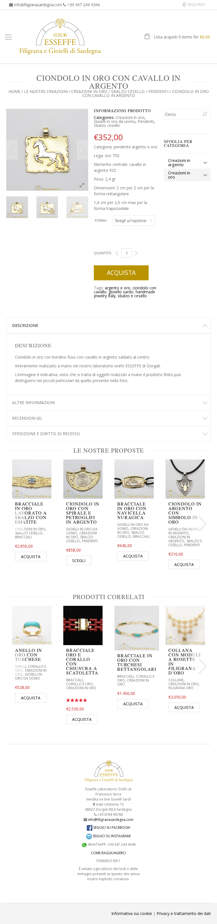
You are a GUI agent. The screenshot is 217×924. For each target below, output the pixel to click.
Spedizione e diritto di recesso (46, 433)
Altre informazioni (33, 402)
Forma (101, 220)
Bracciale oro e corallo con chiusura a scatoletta (82, 661)
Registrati (196, 4)
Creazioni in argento (179, 539)
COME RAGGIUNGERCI (108, 853)
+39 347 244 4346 (83, 4)
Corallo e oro (79, 684)
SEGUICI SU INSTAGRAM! (111, 836)
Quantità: (103, 253)
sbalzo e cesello (132, 295)
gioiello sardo (121, 291)
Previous (12, 150)
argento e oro (117, 287)
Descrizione (25, 325)
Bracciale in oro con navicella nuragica (132, 510)
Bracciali (23, 537)
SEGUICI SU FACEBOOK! (111, 827)
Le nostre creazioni (46, 91)
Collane (175, 680)
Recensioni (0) (27, 418)
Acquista (121, 273)
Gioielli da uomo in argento (183, 531)
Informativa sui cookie (131, 913)
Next (82, 150)
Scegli (78, 560)
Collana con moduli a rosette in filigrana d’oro (184, 661)
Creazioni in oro (89, 91)
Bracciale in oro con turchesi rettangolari (136, 662)
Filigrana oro (181, 688)
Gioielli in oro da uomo (114, 121)
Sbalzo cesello (128, 91)
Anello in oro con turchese (28, 654)
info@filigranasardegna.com (38, 4)
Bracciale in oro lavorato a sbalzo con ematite (31, 513)
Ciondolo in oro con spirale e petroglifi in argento (82, 513)
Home (14, 91)
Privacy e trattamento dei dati (184, 913)
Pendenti (158, 91)
